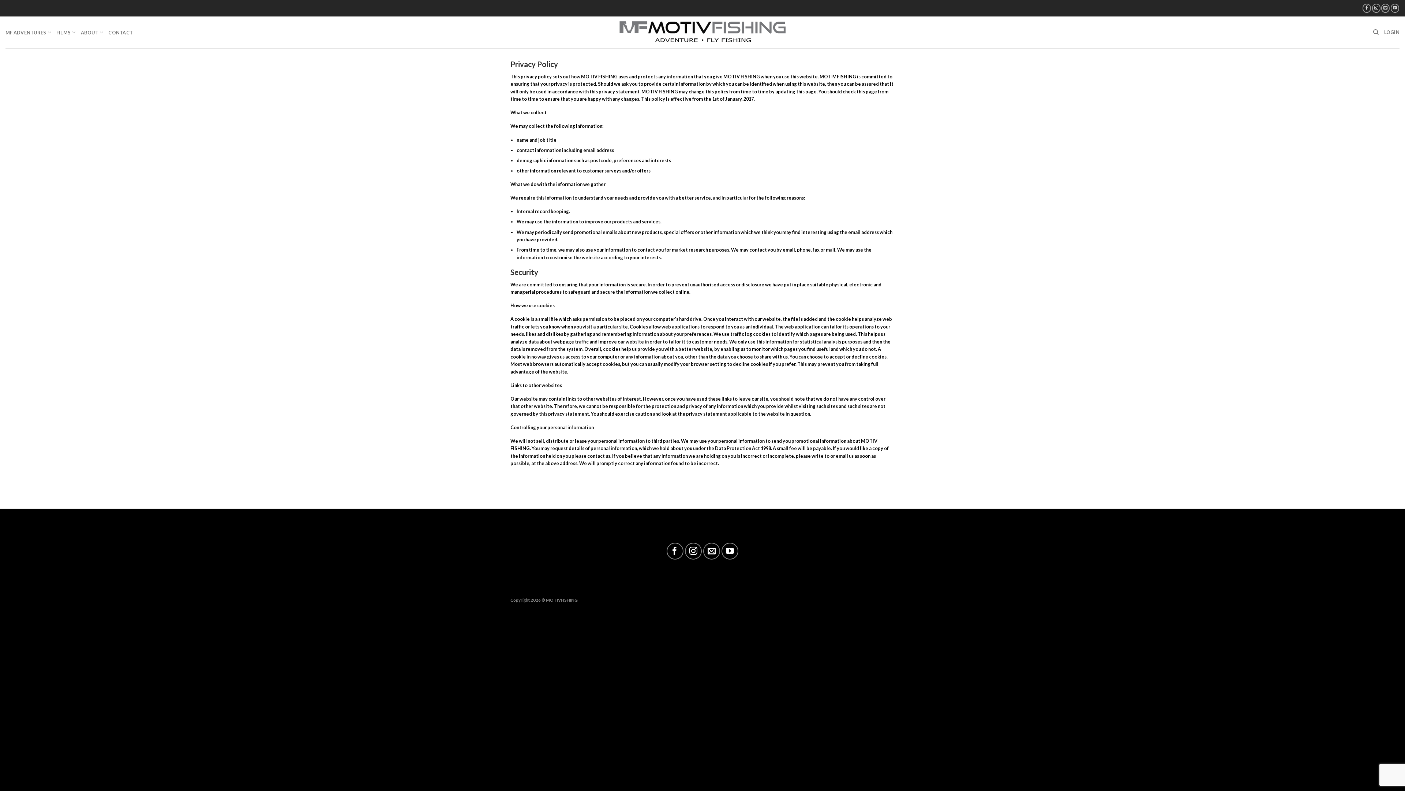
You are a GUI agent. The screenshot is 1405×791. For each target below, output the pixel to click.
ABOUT (89, 33)
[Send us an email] (1385, 8)
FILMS (63, 33)
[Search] (1376, 32)
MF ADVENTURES (25, 33)
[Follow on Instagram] (1376, 8)
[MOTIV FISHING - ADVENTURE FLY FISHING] (702, 32)
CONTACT (120, 33)
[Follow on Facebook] (1367, 8)
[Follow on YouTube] (1395, 8)
